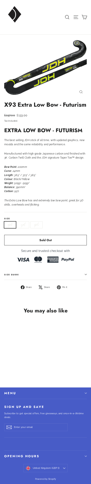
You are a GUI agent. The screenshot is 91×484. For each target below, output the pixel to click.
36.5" (10, 224)
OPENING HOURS (21, 456)
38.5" (36, 224)
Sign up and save (24, 407)
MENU (10, 393)
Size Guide (11, 274)
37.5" (23, 224)
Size (7, 218)
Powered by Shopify (45, 479)
